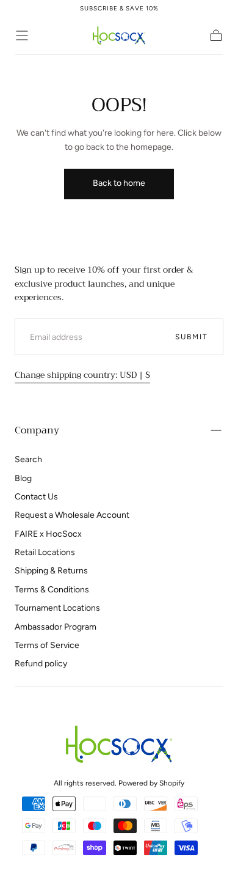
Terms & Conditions (52, 589)
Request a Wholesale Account (72, 515)
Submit (191, 337)
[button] (22, 35)
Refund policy (41, 663)
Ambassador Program (55, 627)
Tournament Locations (57, 608)
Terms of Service (47, 645)
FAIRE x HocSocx (48, 534)
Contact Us (36, 496)
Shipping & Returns (51, 570)
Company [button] (37, 430)
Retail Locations (45, 552)
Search (28, 459)
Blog (23, 478)
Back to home (119, 183)
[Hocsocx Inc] (118, 744)
